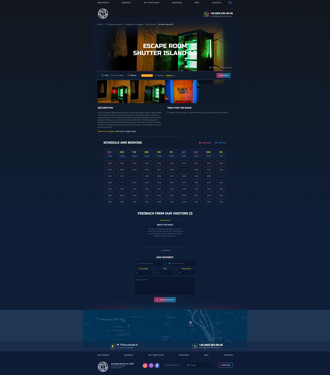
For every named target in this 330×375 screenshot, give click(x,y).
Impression (186, 269)
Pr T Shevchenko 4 (113, 24)
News (197, 3)
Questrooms (103, 3)
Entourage (143, 269)
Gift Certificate (151, 3)
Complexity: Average (133, 24)
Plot (165, 269)
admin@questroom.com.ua (221, 16)
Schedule (126, 3)
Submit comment (166, 300)
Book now (223, 75)
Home (99, 24)
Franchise (177, 3)
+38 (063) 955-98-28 (221, 13)
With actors (150, 24)
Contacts (216, 3)
